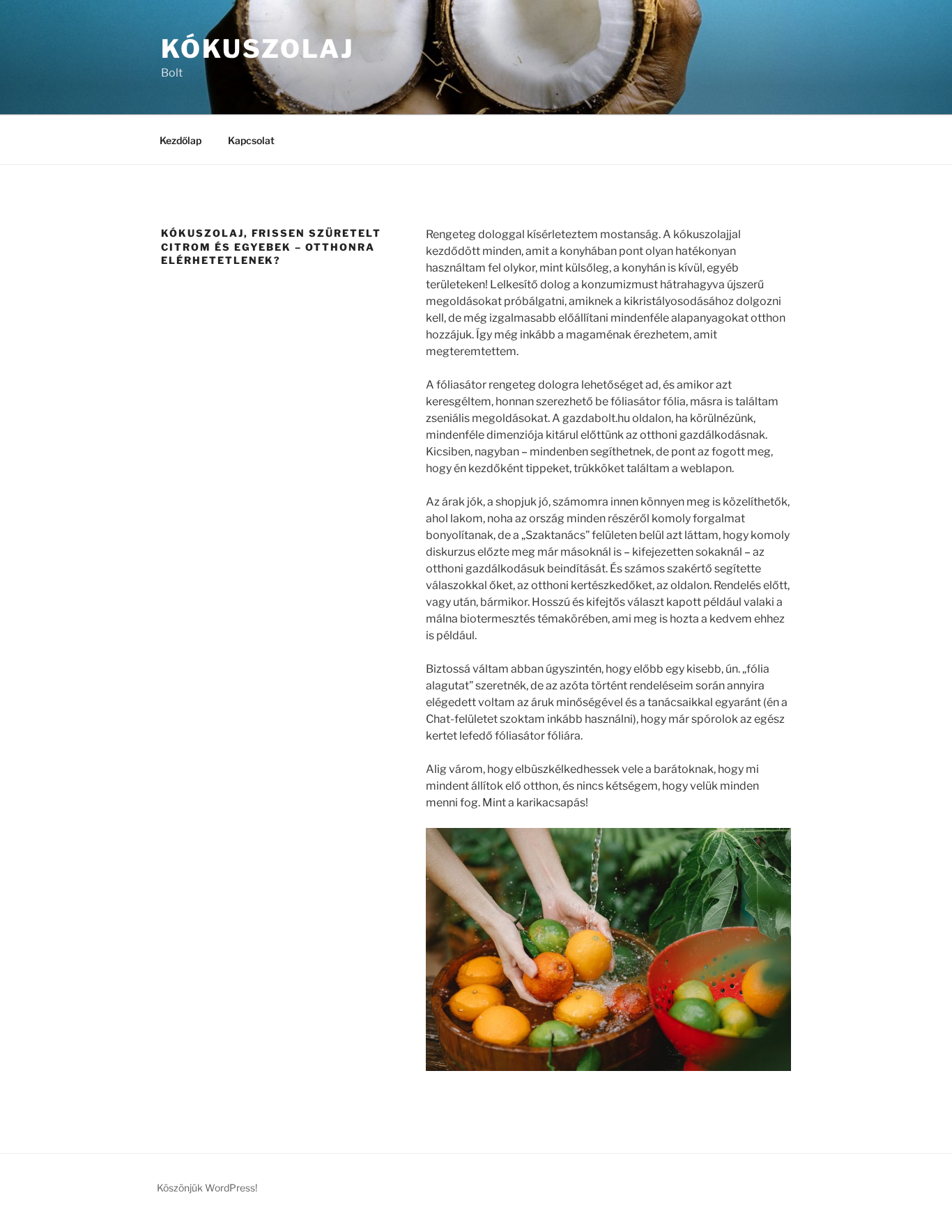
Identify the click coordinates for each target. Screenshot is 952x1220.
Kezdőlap (180, 140)
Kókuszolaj (257, 48)
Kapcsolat (251, 140)
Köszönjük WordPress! (207, 1188)
